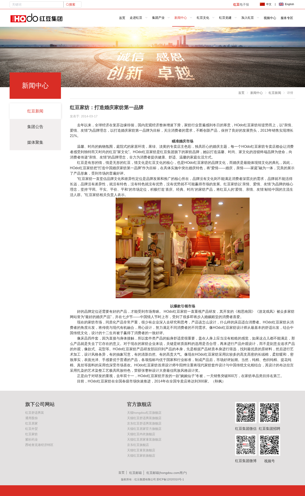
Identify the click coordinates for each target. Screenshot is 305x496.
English (289, 4)
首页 (122, 18)
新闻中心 (256, 93)
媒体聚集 (35, 142)
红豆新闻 (35, 111)
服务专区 (287, 18)
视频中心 (270, 18)
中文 (269, 4)
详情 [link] (290, 93)
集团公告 (35, 127)
